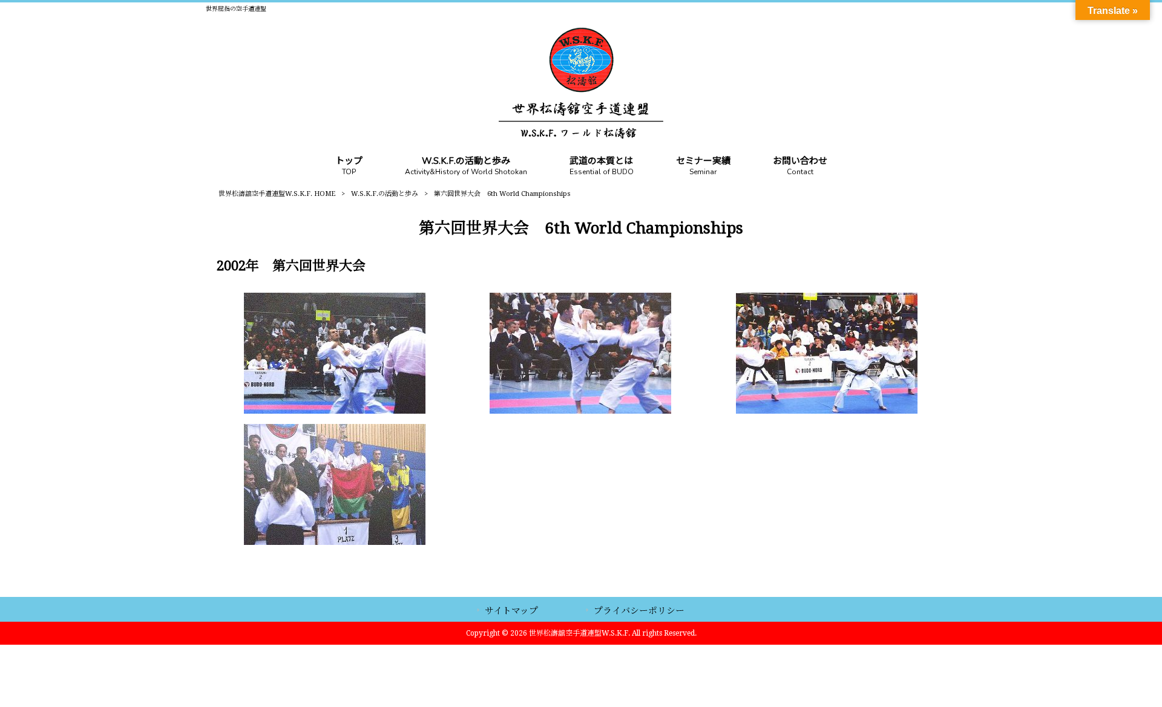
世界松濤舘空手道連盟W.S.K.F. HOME (276, 194)
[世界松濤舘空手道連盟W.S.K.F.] (581, 136)
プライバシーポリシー (639, 610)
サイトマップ (511, 610)
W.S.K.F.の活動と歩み (384, 194)
